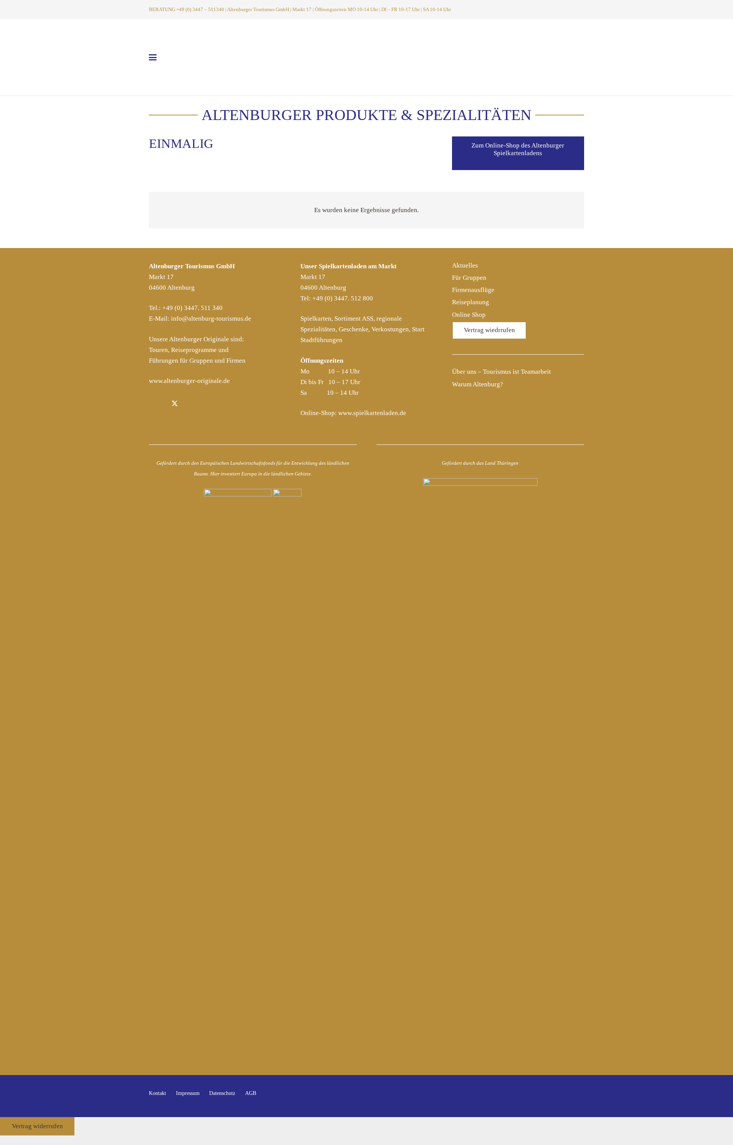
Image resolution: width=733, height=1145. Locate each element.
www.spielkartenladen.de (372, 413)
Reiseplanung (470, 302)
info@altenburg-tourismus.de (211, 318)
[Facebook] (157, 404)
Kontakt (157, 1093)
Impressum (188, 1093)
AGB (250, 1093)
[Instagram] (192, 404)
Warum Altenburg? (477, 384)
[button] (569, 9)
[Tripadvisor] (210, 404)
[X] (174, 404)
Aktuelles (465, 265)
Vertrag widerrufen (37, 1126)
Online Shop (469, 314)
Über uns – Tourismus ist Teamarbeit (501, 371)
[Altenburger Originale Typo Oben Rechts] (529, 59)
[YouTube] (576, 1096)
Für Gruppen (469, 277)
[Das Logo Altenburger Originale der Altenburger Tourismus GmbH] (366, 57)
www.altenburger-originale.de (189, 380)
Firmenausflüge (473, 290)
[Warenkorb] (579, 9)
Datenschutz (222, 1093)
